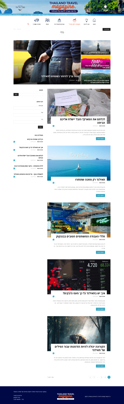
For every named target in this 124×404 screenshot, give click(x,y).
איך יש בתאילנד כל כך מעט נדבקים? (84, 293)
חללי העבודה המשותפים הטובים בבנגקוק (80, 236)
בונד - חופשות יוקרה (19, 399)
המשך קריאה (100, 138)
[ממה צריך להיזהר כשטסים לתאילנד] (47, 62)
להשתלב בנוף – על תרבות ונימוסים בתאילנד (28, 174)
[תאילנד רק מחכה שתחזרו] (78, 163)
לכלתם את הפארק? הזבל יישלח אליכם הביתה (82, 121)
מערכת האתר (102, 126)
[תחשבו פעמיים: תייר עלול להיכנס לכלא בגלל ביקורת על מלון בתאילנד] (95, 77)
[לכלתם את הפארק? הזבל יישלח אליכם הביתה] (78, 106)
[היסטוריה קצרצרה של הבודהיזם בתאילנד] (95, 47)
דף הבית (19, 29)
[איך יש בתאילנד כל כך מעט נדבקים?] (78, 276)
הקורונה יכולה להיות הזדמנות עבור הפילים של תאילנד (80, 348)
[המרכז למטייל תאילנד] (105, 8)
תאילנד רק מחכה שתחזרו (90, 179)
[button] (28, 24)
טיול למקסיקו (17, 397)
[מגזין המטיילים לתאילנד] (63, 8)
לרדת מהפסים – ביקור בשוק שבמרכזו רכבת (28, 166)
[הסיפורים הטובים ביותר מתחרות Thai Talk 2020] (95, 62)
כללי (107, 50)
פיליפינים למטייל (18, 395)
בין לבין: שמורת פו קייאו (35, 139)
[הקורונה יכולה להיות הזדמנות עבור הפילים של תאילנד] (78, 333)
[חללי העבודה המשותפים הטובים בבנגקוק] (78, 219)
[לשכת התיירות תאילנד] (20, 8)
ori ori (77, 80)
